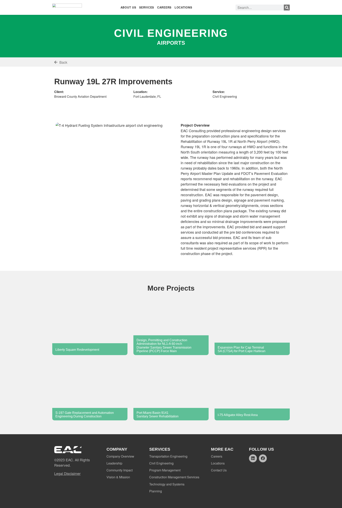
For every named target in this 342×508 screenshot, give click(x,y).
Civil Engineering (161, 463)
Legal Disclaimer (67, 473)
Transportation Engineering (168, 456)
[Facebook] (263, 458)
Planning (155, 491)
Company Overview (120, 456)
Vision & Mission (118, 477)
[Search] (287, 7)
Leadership (114, 463)
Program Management (164, 470)
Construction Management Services (174, 477)
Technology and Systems (166, 484)
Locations (218, 463)
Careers (216, 456)
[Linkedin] (253, 458)
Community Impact (119, 470)
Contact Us (219, 470)
